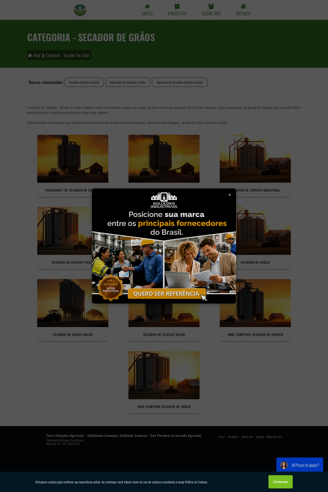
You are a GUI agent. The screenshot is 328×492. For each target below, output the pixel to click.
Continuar (280, 482)
